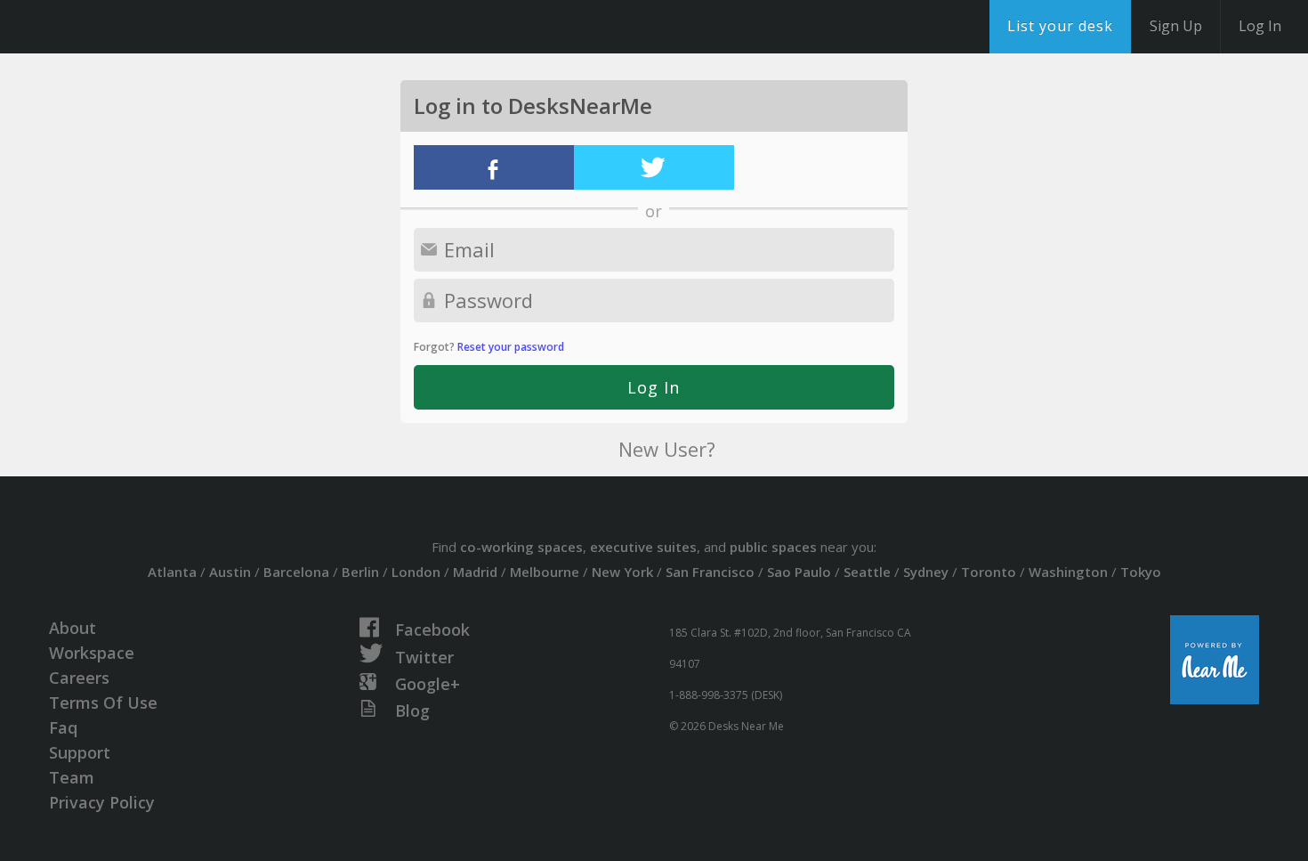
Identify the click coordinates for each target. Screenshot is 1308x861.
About (72, 627)
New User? (666, 448)
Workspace (91, 652)
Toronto (988, 572)
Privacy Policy (102, 802)
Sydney (926, 572)
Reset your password (510, 346)
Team (71, 777)
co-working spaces (521, 547)
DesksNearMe (124, 26)
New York (622, 572)
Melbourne (544, 572)
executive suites (643, 547)
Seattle (867, 572)
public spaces (773, 547)
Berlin (360, 572)
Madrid (475, 572)
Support (79, 752)
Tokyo (1140, 572)
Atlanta (172, 572)
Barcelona (296, 572)
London (416, 572)
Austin (230, 572)
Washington (1068, 572)
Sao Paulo (799, 572)
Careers (79, 677)
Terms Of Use (103, 702)
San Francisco (710, 572)
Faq (63, 727)
